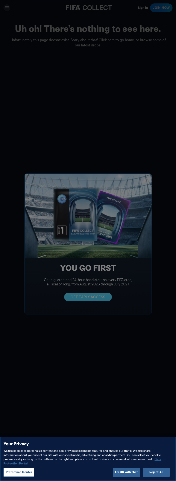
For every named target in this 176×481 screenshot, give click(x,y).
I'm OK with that (126, 472)
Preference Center (19, 472)
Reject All (156, 472)
